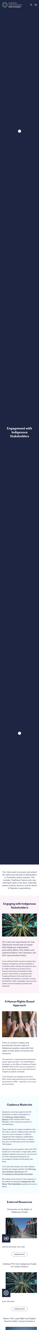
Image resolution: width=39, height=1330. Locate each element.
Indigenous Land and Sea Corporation (19, 1174)
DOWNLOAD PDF (19, 1254)
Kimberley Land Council (15, 1171)
